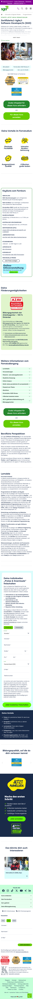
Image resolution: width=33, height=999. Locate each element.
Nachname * (7, 645)
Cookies (21, 989)
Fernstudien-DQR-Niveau (10, 393)
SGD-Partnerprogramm (24, 911)
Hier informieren (6, 249)
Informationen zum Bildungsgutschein (15, 333)
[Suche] (22, 8)
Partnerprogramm (19, 986)
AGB (7, 987)
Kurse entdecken (6, 895)
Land (5, 661)
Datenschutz (22, 980)
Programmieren (27, 14)
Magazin (7, 980)
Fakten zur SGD (12, 989)
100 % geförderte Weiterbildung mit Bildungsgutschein (13, 401)
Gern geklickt (5, 903)
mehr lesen (16, 37)
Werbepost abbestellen (9, 984)
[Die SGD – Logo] (4, 8)
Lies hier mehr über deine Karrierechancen (14, 237)
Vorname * (7, 639)
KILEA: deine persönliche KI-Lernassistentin (15, 384)
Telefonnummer (8, 675)
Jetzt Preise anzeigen (11, 261)
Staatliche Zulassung (9, 378)
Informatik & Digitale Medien (13, 14)
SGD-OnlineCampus (9, 911)
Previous (3, 764)
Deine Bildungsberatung (8, 906)
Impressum (13, 987)
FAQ (27, 986)
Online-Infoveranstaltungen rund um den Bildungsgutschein (16, 336)
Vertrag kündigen (7, 986)
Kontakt (14, 980)
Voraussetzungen (8, 372)
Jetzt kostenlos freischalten (16, 705)
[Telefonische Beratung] (18, 8)
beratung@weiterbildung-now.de (19, 345)
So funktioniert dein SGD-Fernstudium (13, 254)
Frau (3, 920)
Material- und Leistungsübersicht (13, 375)
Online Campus (7, 381)
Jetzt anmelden (16, 819)
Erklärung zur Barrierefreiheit (15, 982)
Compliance (22, 987)
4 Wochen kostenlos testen (11, 396)
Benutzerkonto (10, 613)
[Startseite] (1, 14)
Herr (9, 920)
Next (31, 764)
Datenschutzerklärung (10, 622)
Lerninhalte (6, 368)
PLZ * (5, 657)
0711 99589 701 (14, 343)
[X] (16, 891)
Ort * (14, 657)
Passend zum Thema (9, 387)
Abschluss (6, 390)
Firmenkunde (19, 627)
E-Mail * (6, 669)
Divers (14, 920)
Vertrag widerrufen (23, 984)
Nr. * (26, 651)
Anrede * (5, 630)
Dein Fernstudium (6, 899)
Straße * (6, 651)
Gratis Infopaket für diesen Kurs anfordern (16, 104)
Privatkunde (8, 627)
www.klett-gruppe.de (14, 974)
